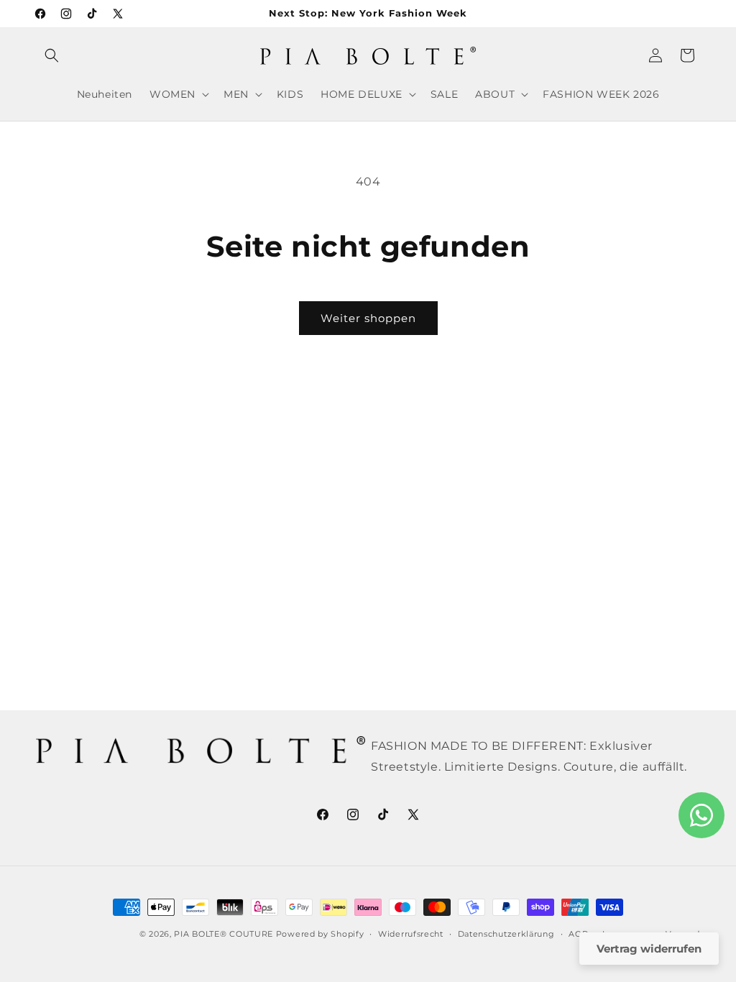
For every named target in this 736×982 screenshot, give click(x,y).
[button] (52, 55)
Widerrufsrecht (410, 934)
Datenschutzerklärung (506, 934)
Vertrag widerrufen (649, 948)
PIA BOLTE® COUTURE (223, 934)
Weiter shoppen (368, 318)
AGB (578, 934)
